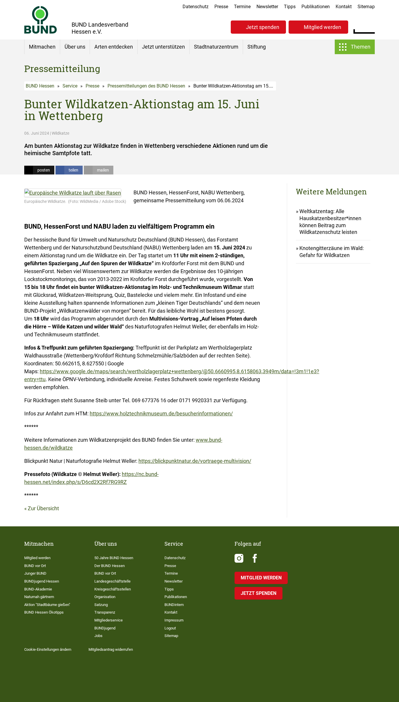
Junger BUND (35, 573)
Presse (221, 6)
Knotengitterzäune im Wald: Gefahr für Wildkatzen (331, 251)
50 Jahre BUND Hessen (113, 558)
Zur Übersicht (43, 508)
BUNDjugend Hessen (41, 581)
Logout (170, 628)
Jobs (98, 635)
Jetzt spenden (262, 27)
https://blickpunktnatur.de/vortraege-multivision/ (194, 461)
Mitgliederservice (108, 620)
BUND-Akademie (38, 589)
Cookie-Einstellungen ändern (47, 649)
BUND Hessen (40, 86)
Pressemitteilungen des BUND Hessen (146, 86)
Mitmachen (42, 47)
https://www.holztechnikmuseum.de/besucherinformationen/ (161, 413)
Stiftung (256, 47)
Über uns (75, 47)
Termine (242, 6)
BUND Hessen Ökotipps (44, 612)
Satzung (101, 604)
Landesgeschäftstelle (112, 581)
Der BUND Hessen (109, 566)
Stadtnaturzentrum (216, 47)
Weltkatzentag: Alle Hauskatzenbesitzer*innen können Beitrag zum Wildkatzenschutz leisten (330, 221)
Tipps (290, 6)
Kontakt (344, 6)
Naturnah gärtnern (39, 597)
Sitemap (366, 6)
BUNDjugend (104, 628)
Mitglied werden (322, 27)
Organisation (104, 597)
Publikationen (315, 6)
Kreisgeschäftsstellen (112, 589)
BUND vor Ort (35, 566)
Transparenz (104, 612)
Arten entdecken (113, 47)
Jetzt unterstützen (163, 47)
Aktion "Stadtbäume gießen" (47, 604)
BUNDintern (174, 604)
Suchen (370, 26)
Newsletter (267, 6)
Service (70, 86)
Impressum (173, 620)
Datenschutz (196, 6)
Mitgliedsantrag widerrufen (111, 649)
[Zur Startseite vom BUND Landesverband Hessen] (40, 20)
